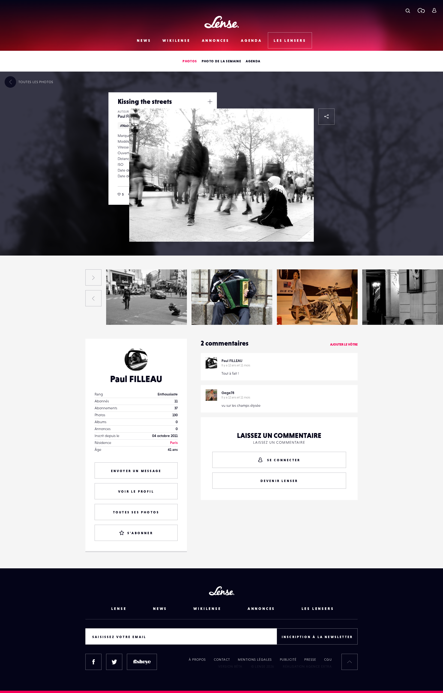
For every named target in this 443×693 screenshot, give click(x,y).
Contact (222, 659)
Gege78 (228, 393)
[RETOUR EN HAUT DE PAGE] (349, 662)
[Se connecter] (434, 10)
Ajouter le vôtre (344, 344)
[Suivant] (93, 277)
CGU (328, 659)
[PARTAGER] (326, 116)
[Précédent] (93, 298)
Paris (174, 442)
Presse (310, 659)
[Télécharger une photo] (421, 10)
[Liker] (303, 119)
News (144, 40)
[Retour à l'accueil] (221, 22)
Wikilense (176, 40)
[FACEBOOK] (93, 662)
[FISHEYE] (142, 662)
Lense (119, 608)
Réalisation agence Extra (307, 666)
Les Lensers (290, 40)
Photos (190, 61)
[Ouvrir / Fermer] (210, 101)
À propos (197, 659)
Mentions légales (255, 659)
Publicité (288, 659)
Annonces (215, 40)
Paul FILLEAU (35, 315)
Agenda (251, 40)
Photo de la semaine (221, 61)
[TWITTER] (114, 662)
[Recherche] (407, 10)
